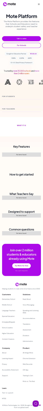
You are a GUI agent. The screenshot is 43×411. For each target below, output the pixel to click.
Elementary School (8, 299)
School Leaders (7, 328)
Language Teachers (8, 311)
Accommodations (29, 318)
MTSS (4, 398)
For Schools (21, 45)
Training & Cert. (28, 376)
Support (5, 376)
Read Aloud (27, 299)
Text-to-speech (7, 393)
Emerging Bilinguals (8, 322)
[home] (8, 4)
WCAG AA (33, 54)
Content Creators (8, 339)
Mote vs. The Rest (29, 381)
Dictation (26, 335)
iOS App (25, 370)
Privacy (4, 364)
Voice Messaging (28, 305)
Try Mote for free (21, 266)
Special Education (8, 316)
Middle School (7, 305)
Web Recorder (28, 364)
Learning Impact (7, 358)
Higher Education (8, 333)
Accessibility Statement (10, 370)
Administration (28, 341)
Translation (26, 324)
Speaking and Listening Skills (31, 312)
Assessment (27, 330)
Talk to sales (21, 39)
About (4, 353)
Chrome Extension (29, 358)
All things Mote (28, 353)
